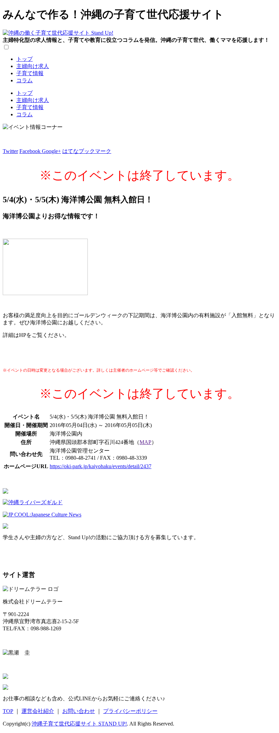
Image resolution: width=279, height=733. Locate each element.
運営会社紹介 (37, 711)
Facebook (30, 151)
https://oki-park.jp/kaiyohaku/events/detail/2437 (100, 466)
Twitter (10, 151)
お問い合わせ (78, 711)
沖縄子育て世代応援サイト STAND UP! (79, 724)
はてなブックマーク (86, 151)
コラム (24, 80)
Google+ (51, 151)
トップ (24, 59)
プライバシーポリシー (130, 711)
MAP (145, 442)
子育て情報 (30, 73)
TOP (8, 711)
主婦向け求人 (32, 66)
